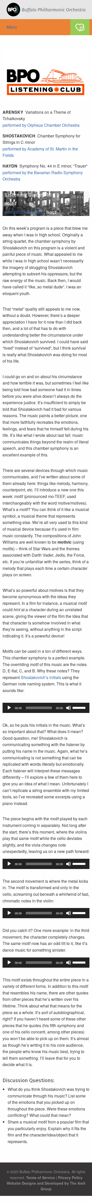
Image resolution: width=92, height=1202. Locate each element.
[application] (46, 708)
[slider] (80, 707)
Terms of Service (40, 1177)
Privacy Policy (70, 1177)
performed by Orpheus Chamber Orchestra (41, 125)
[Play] (9, 707)
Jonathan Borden (23, 212)
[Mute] (68, 707)
